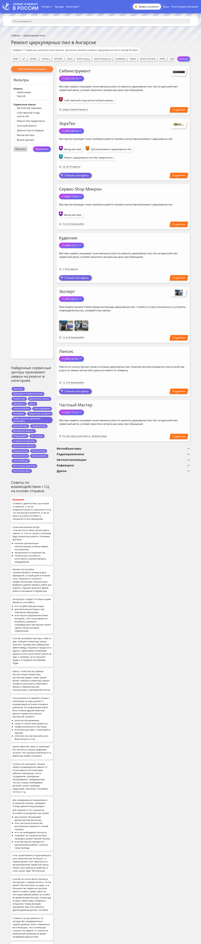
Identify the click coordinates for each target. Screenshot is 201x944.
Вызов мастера (25, 135)
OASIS (69, 58)
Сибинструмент (74, 71)
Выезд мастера (73, 149)
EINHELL (45, 58)
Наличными (24, 92)
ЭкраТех (67, 123)
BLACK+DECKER (148, 58)
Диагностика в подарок (30, 130)
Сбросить (20, 149)
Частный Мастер (75, 405)
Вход (166, 6)
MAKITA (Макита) (102, 58)
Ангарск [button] (46, 6)
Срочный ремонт (27, 125)
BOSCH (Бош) (83, 58)
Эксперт (67, 291)
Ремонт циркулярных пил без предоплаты (88, 157)
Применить (42, 149)
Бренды (59, 6)
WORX (133, 58)
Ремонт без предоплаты (31, 121)
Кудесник (68, 238)
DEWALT (33, 58)
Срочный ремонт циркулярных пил (111, 149)
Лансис (66, 351)
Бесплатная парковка (29, 108)
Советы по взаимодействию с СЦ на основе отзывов (30, 486)
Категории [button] (72, 6)
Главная (15, 35)
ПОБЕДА (173, 58)
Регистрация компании (184, 6)
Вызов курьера (25, 139)
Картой (21, 96)
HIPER (162, 58)
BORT (16, 58)
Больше (183, 58)
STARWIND (120, 58)
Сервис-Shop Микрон (80, 189)
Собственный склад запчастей (28, 114)
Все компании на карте (32, 69)
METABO (58, 58)
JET (24, 58)
